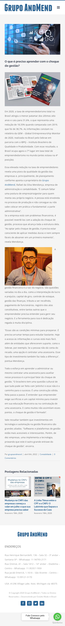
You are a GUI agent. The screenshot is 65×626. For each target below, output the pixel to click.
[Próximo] (58, 495)
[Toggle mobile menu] (58, 7)
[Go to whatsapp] (57, 617)
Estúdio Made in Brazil (46, 596)
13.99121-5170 (24, 577)
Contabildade (45, 454)
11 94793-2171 (38, 559)
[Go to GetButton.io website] (57, 623)
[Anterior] (7, 495)
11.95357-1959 (33, 568)
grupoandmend (15, 454)
